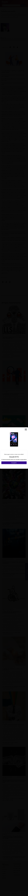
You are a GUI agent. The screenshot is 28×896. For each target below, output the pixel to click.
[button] (26, 429)
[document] (14, 448)
